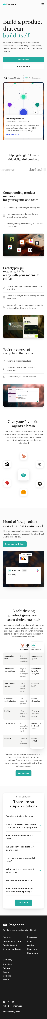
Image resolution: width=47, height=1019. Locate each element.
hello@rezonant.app (12, 1006)
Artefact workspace (12, 949)
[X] (8, 1002)
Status (6, 979)
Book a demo (23, 66)
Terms (6, 972)
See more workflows (15, 544)
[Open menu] (42, 4)
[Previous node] (35, 112)
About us (7, 964)
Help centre (32, 949)
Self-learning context (13, 941)
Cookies (7, 976)
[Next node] (41, 112)
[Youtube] (13, 1002)
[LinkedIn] (4, 1002)
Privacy (6, 968)
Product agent (10, 945)
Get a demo (23, 902)
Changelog (32, 953)
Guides (30, 945)
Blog (29, 941)
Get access (23, 59)
